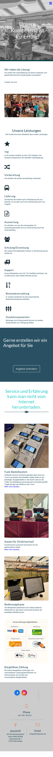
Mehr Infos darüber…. (12, 487)
